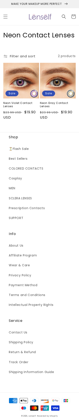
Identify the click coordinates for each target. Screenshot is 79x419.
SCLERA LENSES (20, 198)
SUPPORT (16, 218)
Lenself (32, 416)
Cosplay (15, 178)
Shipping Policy (21, 342)
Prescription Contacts (27, 208)
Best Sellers (18, 158)
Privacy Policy (20, 275)
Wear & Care (19, 265)
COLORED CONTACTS (26, 168)
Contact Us (18, 332)
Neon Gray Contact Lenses (54, 104)
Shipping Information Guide (31, 372)
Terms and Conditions (27, 295)
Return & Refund (22, 352)
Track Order (19, 362)
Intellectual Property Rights (31, 305)
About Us (16, 245)
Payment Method (23, 285)
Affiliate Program (23, 255)
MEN (12, 188)
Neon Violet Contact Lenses (17, 104)
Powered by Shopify (47, 416)
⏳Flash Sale (19, 149)
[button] (5, 16)
